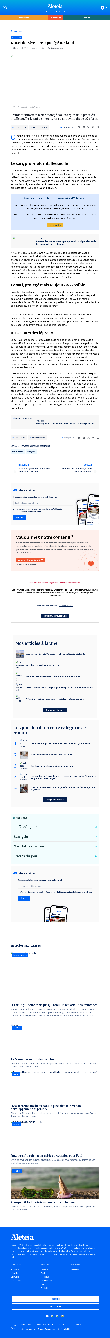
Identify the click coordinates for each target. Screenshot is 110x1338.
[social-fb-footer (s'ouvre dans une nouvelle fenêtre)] (52, 1316)
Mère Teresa (17, 451)
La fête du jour (25, 827)
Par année (75, 1269)
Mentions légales (59, 1324)
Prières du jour (25, 856)
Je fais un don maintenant (29, 560)
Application (45, 1273)
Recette (16, 1124)
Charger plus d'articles (55, 710)
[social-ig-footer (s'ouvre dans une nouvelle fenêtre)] (62, 1316)
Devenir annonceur (77, 1324)
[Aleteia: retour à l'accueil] (55, 6)
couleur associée (29, 353)
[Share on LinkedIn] (84, 127)
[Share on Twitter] (88, 127)
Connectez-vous (66, 605)
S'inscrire (19, 517)
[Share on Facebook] (79, 127)
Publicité (44, 1288)
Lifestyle (14, 1273)
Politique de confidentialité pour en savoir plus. (39, 510)
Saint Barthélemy (62, 12)
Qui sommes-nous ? (42, 1324)
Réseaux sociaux (20, 955)
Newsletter (45, 1269)
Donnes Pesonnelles (46, 1329)
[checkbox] (14, 509)
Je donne (54, 17)
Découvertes (16, 1280)
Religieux (31, 451)
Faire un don (55, 225)
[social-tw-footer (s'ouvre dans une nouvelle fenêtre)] (57, 1316)
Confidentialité (64, 1329)
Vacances (17, 1028)
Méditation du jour (28, 846)
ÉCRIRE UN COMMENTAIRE (55, 616)
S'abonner (56, 1299)
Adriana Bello (38, 48)
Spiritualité (15, 1277)
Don (42, 1284)
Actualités (15, 1269)
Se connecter (56, 1306)
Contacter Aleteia (28, 1329)
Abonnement (46, 1280)
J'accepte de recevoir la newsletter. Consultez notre (39, 510)
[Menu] (21, 7)
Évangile (20, 836)
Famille (16, 1074)
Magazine (45, 1277)
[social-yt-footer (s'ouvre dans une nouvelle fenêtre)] (47, 1316)
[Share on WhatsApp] (98, 127)
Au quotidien (16, 31)
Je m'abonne (24, 17)
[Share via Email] (93, 127)
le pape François (67, 270)
